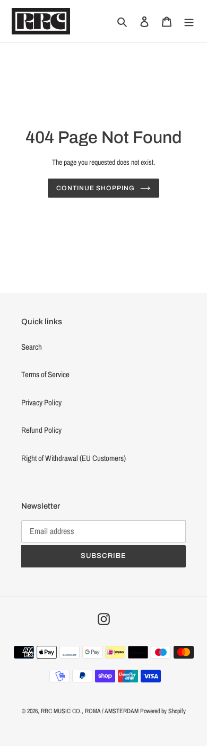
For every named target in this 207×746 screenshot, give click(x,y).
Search (31, 346)
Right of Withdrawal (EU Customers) (73, 458)
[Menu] (189, 21)
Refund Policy (41, 430)
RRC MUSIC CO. (61, 711)
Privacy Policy (41, 402)
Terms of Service (45, 374)
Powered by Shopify (163, 711)
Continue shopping (95, 188)
